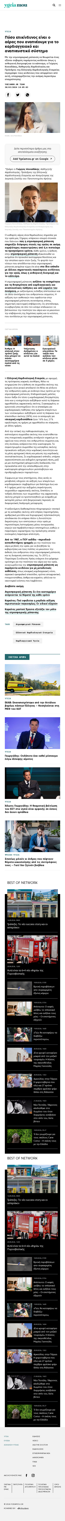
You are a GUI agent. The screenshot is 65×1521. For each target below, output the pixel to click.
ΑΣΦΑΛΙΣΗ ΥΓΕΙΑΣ (11, 1445)
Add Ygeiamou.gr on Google (30, 159)
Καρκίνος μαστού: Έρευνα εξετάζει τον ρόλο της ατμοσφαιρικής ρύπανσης (30, 611)
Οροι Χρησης (57, 1485)
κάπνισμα (13, 276)
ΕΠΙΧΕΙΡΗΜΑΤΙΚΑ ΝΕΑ (41, 1453)
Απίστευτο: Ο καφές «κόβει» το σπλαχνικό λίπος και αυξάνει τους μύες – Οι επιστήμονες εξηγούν (45, 1013)
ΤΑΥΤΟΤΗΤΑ (17, 1484)
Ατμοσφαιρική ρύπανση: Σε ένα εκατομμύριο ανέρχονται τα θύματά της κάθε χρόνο (30, 593)
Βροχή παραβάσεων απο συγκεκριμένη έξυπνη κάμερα (44, 990)
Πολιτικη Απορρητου (30, 1485)
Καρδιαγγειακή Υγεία (27, 641)
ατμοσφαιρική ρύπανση (24, 254)
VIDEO (35, 1440)
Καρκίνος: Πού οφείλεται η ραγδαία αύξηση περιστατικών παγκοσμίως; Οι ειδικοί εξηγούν (31, 602)
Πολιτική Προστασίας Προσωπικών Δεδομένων (44, 1488)
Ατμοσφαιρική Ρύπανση (28, 624)
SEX (34, 1466)
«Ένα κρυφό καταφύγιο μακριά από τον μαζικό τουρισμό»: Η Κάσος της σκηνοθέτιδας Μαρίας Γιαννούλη (45, 1059)
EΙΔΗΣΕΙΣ (36, 1436)
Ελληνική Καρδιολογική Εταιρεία (34, 632)
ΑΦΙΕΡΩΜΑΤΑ (38, 1457)
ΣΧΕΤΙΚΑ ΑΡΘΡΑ (17, 657)
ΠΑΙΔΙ (34, 1462)
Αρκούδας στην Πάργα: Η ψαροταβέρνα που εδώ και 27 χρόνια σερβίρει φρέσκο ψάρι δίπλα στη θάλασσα (45, 1085)
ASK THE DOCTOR (40, 1445)
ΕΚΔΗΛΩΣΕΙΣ (37, 1449)
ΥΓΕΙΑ (8, 31)
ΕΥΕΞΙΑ (7, 1440)
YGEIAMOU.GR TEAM (14, 84)
